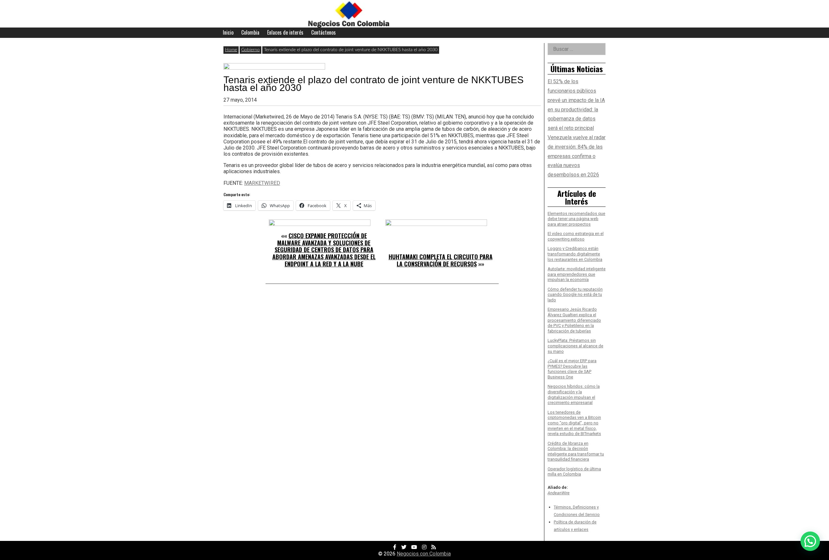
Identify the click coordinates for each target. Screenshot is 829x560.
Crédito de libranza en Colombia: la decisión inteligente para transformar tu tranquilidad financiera (576, 451)
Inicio (228, 32)
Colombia (250, 32)
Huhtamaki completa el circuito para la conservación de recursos (441, 260)
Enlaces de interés (285, 32)
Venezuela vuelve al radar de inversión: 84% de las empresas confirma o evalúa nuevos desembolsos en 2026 (577, 156)
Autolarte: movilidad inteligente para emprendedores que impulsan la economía (577, 274)
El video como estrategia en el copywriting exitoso (576, 236)
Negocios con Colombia (424, 554)
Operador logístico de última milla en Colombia (574, 471)
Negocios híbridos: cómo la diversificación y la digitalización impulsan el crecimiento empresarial (574, 394)
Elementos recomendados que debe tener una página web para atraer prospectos (576, 219)
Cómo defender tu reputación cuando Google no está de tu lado (575, 294)
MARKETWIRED (262, 183)
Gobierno (250, 50)
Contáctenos (323, 32)
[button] (810, 541)
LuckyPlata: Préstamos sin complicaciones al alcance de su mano (575, 345)
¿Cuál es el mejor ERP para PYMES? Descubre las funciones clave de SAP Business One (572, 368)
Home (231, 50)
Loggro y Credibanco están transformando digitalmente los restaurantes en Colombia (575, 254)
